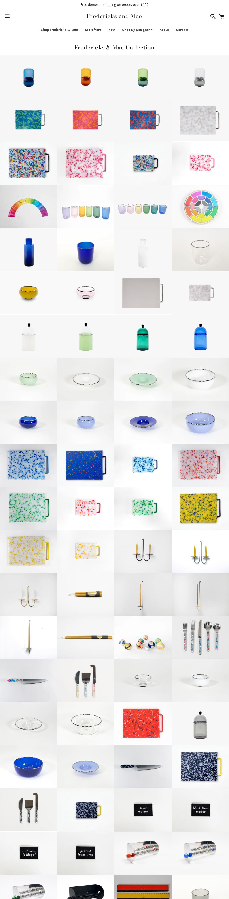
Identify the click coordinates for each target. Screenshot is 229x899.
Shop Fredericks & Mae (59, 30)
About (164, 30)
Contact (182, 30)
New (111, 30)
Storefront (93, 30)
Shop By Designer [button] (136, 30)
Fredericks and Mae (114, 16)
